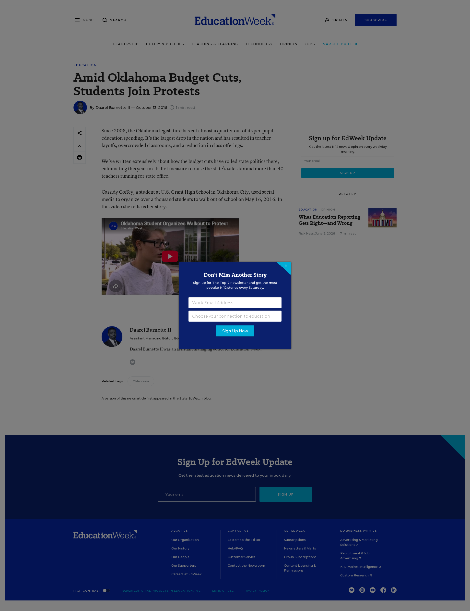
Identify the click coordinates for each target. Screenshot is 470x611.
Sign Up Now (235, 330)
